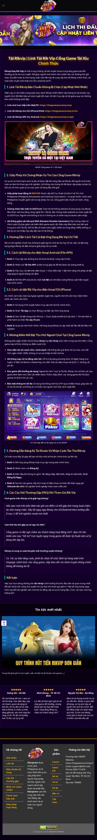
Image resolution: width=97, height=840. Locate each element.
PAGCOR (36, 193)
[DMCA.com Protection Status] (48, 827)
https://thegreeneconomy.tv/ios (61, 111)
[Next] (92, 30)
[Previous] (5, 30)
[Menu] (3, 6)
